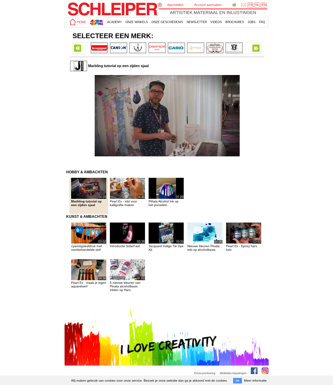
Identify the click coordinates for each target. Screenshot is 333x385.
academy (114, 22)
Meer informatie (255, 380)
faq (262, 22)
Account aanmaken (208, 5)
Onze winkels (136, 22)
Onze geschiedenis (167, 22)
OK (237, 380)
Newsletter (197, 22)
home (81, 22)
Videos (216, 22)
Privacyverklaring (204, 373)
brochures (234, 22)
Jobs (252, 22)
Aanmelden (175, 5)
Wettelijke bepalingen (233, 373)
